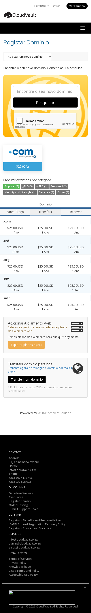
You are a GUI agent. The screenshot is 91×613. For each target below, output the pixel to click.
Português (40, 5)
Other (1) (63, 192)
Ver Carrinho (77, 6)
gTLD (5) (27, 186)
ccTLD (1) (41, 186)
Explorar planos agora (26, 345)
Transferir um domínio (27, 379)
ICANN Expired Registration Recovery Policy (37, 524)
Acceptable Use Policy (23, 575)
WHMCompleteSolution (54, 413)
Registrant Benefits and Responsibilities (35, 520)
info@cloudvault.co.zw (23, 539)
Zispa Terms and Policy (24, 571)
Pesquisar (45, 102)
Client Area (16, 497)
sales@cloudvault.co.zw (24, 547)
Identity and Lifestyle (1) (20, 192)
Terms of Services (20, 559)
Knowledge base (20, 567)
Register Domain (20, 501)
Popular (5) (12, 186)
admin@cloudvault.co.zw (25, 543)
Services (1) (46, 192)
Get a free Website (21, 493)
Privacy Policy (17, 563)
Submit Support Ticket (23, 509)
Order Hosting (18, 505)
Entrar (56, 5)
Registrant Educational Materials (30, 528)
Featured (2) (58, 186)
